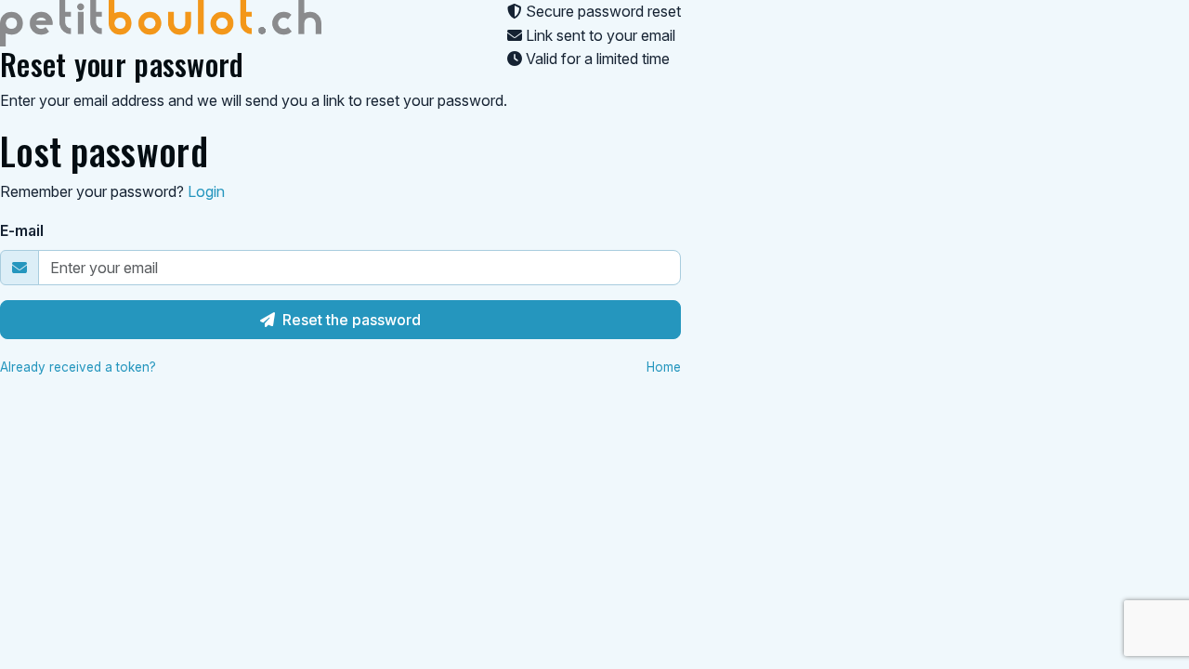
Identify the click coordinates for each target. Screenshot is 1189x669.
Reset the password (351, 319)
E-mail (22, 230)
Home (664, 367)
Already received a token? (78, 367)
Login (206, 191)
